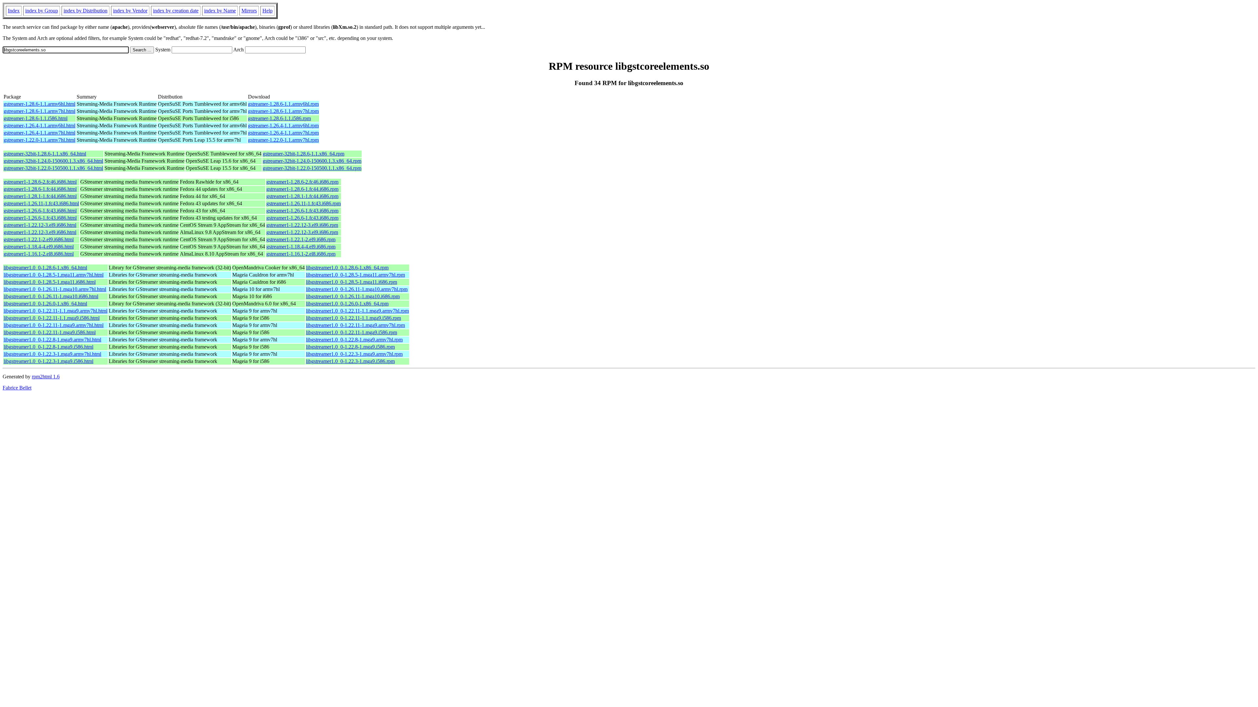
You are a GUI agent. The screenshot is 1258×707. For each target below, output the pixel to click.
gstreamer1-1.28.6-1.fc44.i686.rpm (302, 189)
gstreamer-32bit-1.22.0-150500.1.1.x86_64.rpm (312, 168)
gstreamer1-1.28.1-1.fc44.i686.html (40, 196)
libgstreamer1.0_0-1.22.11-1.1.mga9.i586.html (52, 318)
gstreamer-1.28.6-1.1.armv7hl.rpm (283, 111)
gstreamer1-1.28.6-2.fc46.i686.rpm (302, 182)
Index (14, 10)
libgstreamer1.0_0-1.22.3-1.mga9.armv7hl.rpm (354, 354)
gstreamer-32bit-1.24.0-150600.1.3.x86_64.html (53, 161)
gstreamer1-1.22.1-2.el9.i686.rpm (300, 239)
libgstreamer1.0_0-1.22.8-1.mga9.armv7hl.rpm (354, 339)
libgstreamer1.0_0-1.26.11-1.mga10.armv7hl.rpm (357, 289)
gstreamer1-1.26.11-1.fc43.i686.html (41, 203)
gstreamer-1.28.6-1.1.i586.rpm (279, 118)
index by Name (220, 10)
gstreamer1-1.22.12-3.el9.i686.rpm (302, 225)
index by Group (41, 10)
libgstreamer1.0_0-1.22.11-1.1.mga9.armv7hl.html (55, 311)
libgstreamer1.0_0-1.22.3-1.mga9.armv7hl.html (52, 354)
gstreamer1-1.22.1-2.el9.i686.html (39, 239)
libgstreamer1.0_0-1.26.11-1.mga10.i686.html (51, 296)
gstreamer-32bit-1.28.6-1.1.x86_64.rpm (303, 153)
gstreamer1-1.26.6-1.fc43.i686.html (40, 210)
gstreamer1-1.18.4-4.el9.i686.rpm (300, 246)
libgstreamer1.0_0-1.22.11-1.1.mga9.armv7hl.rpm (357, 311)
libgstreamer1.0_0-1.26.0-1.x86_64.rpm (347, 303)
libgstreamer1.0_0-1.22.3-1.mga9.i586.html (48, 361)
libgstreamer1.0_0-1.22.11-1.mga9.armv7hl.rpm (355, 325)
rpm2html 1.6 (46, 376)
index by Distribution (85, 10)
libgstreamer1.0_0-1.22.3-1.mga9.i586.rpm (350, 361)
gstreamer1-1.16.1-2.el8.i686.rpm (300, 254)
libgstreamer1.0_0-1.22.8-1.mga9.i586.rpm (350, 347)
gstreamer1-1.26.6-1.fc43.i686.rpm (302, 210)
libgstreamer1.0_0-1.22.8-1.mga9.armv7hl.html (52, 339)
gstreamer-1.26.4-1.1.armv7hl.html (39, 133)
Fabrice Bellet (17, 387)
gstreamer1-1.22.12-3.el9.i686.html (40, 225)
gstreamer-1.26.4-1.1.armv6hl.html (39, 125)
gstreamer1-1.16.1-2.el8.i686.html (39, 254)
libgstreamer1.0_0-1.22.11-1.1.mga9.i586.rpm (353, 318)
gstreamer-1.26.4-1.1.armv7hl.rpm (283, 133)
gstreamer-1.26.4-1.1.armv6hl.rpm (283, 125)
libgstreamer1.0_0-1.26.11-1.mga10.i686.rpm (353, 296)
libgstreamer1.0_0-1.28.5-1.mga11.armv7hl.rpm (355, 275)
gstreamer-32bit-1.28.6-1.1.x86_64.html (45, 153)
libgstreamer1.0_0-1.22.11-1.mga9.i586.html (50, 332)
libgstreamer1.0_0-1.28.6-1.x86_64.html (45, 267)
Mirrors (249, 10)
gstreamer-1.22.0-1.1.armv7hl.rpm (283, 140)
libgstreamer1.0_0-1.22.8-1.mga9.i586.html (48, 347)
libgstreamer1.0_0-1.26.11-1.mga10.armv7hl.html (55, 289)
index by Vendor (130, 10)
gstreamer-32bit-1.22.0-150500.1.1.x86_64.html (53, 168)
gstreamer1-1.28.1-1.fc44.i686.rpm (302, 196)
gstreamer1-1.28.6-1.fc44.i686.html (40, 189)
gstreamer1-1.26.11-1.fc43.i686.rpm (303, 203)
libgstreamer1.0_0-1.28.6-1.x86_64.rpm (347, 267)
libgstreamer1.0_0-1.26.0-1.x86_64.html (45, 303)
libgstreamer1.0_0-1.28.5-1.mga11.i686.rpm (351, 282)
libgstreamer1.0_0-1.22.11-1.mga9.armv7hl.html (54, 325)
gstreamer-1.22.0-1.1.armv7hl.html (39, 140)
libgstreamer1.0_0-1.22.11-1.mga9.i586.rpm (351, 332)
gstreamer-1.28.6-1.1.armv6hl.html (39, 104)
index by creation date (176, 10)
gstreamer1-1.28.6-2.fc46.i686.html (40, 182)
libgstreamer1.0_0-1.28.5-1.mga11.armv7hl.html (54, 275)
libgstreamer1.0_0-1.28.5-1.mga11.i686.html (50, 282)
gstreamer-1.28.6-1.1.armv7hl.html (39, 111)
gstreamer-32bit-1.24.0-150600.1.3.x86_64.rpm (312, 161)
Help (267, 10)
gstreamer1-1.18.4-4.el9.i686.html (39, 246)
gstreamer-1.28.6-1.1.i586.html (35, 118)
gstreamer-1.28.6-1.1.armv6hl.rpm (283, 104)
